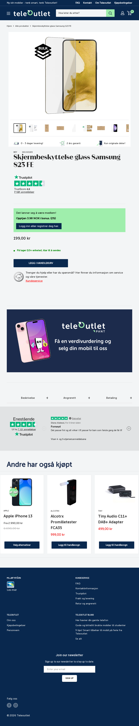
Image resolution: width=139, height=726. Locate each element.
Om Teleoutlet (103, 3)
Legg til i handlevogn (69, 545)
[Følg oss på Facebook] (9, 705)
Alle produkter (22, 26)
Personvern (13, 630)
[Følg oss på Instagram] (15, 705)
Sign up (69, 678)
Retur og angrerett (85, 603)
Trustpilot (80, 593)
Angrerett (69, 397)
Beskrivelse (28, 397)
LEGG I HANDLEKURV (41, 263)
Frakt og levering (84, 598)
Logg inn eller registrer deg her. (39, 226)
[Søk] (110, 13)
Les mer (12, 589)
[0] (129, 13)
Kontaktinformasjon (86, 588)
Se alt (78, 638)
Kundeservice (34, 280)
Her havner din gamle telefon (91, 620)
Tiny (100, 511)
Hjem (9, 26)
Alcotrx (55, 511)
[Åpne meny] (8, 13)
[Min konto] (122, 13)
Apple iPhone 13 (18, 516)
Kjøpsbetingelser (123, 3)
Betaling (111, 397)
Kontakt (87, 3)
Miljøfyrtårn (14, 578)
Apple (6, 511)
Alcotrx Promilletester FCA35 (64, 522)
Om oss (11, 620)
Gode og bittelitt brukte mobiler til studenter (100, 625)
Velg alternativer (22, 545)
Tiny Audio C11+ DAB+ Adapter (112, 519)
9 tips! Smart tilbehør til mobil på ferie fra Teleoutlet (98, 632)
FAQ (78, 3)
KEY (15, 152)
